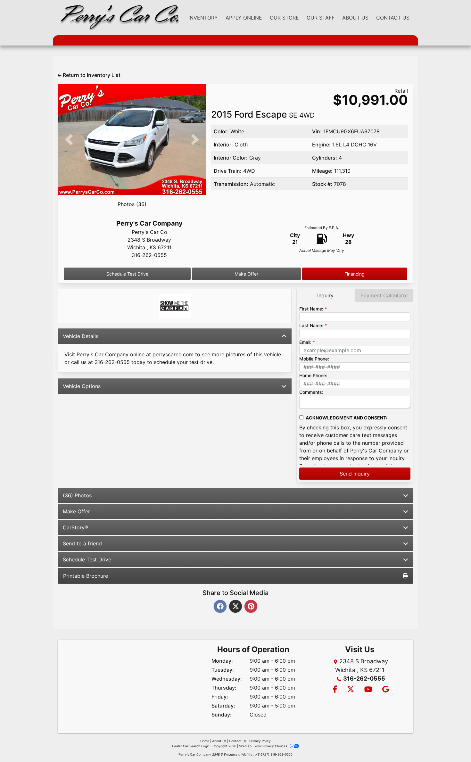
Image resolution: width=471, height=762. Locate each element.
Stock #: (322, 184)
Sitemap (245, 746)
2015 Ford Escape (263, 114)
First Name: (311, 308)
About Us (219, 741)
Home (204, 741)
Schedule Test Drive (127, 274)
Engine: (321, 144)
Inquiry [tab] (325, 295)
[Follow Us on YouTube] (368, 689)
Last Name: (311, 325)
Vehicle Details (80, 336)
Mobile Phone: (314, 358)
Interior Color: (231, 157)
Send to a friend (82, 543)
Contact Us (237, 741)
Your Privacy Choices (271, 746)
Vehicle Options (82, 386)
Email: (305, 342)
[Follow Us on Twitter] (350, 689)
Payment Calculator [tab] (384, 295)
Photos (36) (132, 204)
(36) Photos (77, 495)
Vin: (317, 131)
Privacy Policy (260, 741)
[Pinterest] (250, 606)
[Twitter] (235, 606)
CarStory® (75, 527)
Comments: (311, 392)
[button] (69, 139)
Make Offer (246, 274)
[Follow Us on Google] (384, 689)
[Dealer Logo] (118, 17)
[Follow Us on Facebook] (334, 689)
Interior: (223, 144)
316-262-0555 (364, 678)
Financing (354, 274)
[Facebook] (220, 606)
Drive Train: (228, 171)
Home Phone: (313, 375)
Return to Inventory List (91, 75)
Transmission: (231, 184)
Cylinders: (324, 157)
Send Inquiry (355, 473)
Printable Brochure (85, 576)
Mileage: (322, 171)
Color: (221, 131)
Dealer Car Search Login (191, 746)
